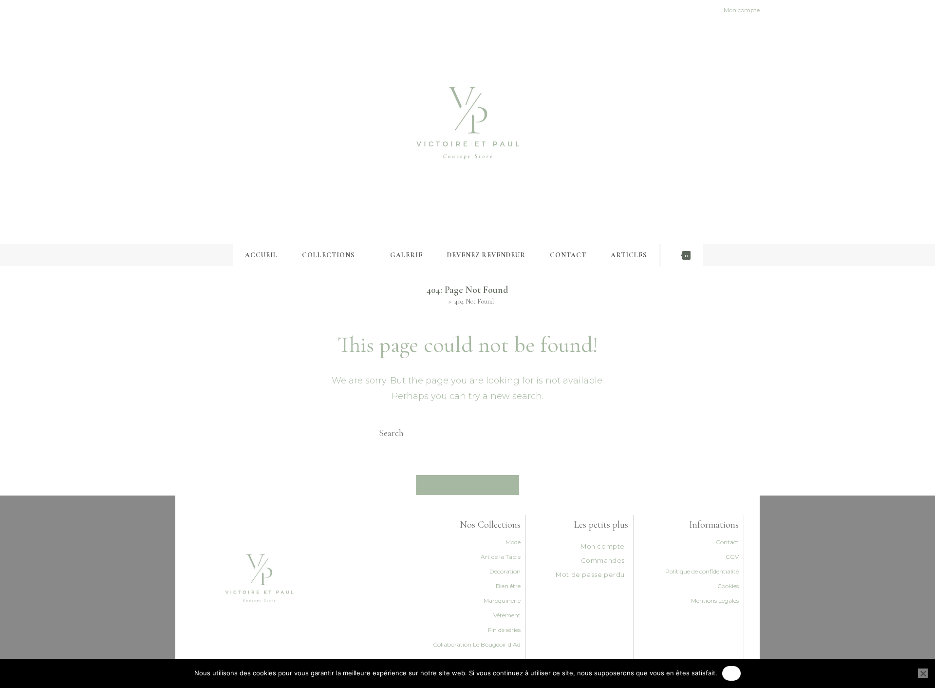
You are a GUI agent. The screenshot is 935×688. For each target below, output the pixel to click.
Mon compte (602, 546)
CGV (732, 556)
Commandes (603, 560)
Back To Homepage (468, 485)
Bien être (508, 586)
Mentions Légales (715, 600)
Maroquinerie (502, 600)
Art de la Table (501, 556)
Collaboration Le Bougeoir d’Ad (477, 644)
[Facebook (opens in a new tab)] (179, 10)
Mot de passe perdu (590, 574)
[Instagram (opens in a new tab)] (189, 10)
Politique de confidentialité (702, 571)
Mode (513, 542)
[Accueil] (443, 301)
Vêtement (507, 615)
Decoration (505, 571)
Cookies (728, 586)
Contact (727, 542)
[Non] (923, 673)
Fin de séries (504, 629)
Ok (731, 673)
